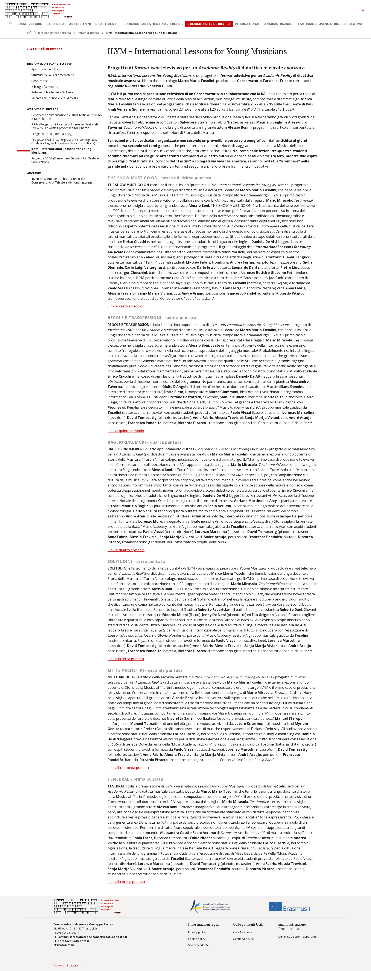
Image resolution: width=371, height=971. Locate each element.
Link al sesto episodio (125, 306)
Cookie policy (196, 939)
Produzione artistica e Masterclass (152, 24)
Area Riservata (242, 932)
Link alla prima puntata (126, 881)
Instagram (73, 965)
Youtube (58, 965)
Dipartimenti (106, 24)
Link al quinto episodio (126, 430)
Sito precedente (198, 945)
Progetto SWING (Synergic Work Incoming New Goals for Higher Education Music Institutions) (64, 141)
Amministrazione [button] (278, 24)
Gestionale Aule (243, 939)
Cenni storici (39, 81)
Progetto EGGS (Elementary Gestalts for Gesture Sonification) (65, 160)
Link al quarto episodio (126, 550)
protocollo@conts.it (74, 941)
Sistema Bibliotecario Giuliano (52, 92)
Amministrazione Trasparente (297, 937)
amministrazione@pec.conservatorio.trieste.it (93, 937)
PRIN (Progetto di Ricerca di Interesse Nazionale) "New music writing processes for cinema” (65, 126)
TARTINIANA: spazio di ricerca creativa (330, 24)
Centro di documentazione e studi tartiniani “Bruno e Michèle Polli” (66, 117)
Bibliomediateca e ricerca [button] (209, 24)
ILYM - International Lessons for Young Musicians (61, 150)
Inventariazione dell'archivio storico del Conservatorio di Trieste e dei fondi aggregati (62, 180)
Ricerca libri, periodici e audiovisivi (54, 98)
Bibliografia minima (44, 87)
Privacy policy (197, 932)
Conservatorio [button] (29, 24)
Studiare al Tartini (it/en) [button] (69, 24)
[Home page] (10, 24)
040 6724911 (71, 932)
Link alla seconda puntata (128, 767)
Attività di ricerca (88, 33)
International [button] (247, 24)
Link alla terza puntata (126, 658)
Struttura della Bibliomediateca (52, 75)
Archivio (34, 173)
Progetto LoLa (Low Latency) (51, 134)
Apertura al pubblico (45, 69)
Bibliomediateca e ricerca (54, 33)
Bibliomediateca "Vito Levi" (50, 64)
